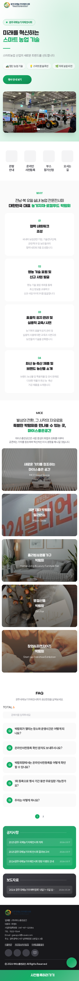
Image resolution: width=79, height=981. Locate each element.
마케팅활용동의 (38, 944)
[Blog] (35, 952)
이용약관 (8, 944)
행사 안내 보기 (15, 79)
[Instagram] (8, 952)
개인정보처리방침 (22, 944)
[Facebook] (26, 952)
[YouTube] (17, 952)
